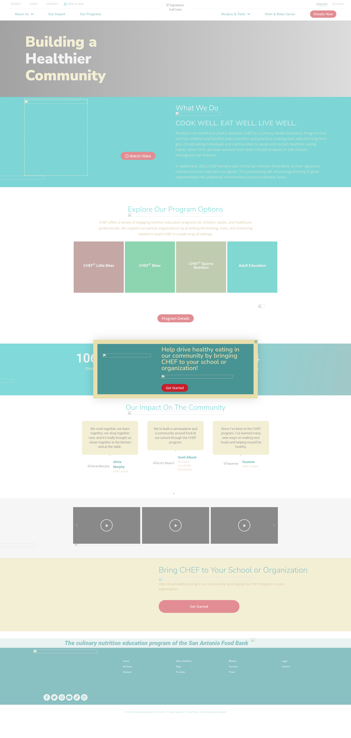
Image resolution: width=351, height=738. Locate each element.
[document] (175, 369)
